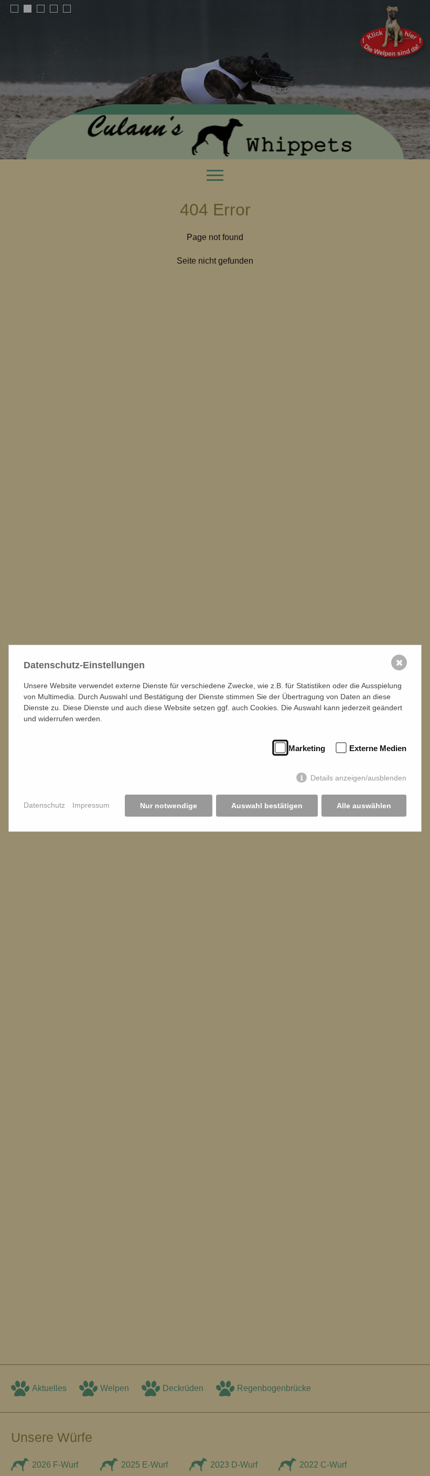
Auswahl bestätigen (267, 805)
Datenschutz (44, 805)
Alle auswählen (364, 805)
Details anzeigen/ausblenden (358, 778)
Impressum (91, 805)
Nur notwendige (168, 805)
